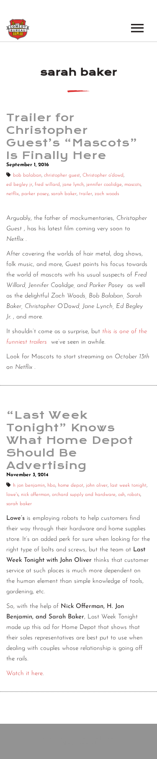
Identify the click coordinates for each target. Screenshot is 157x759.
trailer (85, 193)
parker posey (35, 193)
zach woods (107, 193)
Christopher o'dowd (103, 175)
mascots (132, 184)
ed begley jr (19, 184)
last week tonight (128, 485)
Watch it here (24, 673)
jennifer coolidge (104, 184)
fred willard (47, 184)
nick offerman (35, 494)
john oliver (97, 485)
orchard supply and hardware (84, 494)
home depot (70, 485)
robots (133, 494)
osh (121, 494)
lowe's (12, 494)
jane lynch (73, 184)
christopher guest (62, 175)
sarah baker (64, 193)
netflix (12, 193)
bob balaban (27, 175)
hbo (51, 485)
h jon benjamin (29, 485)
